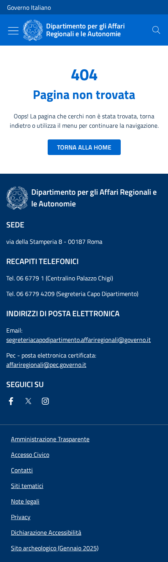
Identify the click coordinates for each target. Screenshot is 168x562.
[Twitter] (29, 401)
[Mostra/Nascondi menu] (13, 31)
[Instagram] (47, 401)
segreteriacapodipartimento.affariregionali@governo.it (78, 339)
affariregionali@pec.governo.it (46, 364)
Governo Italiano (29, 7)
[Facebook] (12, 401)
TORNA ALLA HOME (84, 147)
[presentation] (156, 30)
